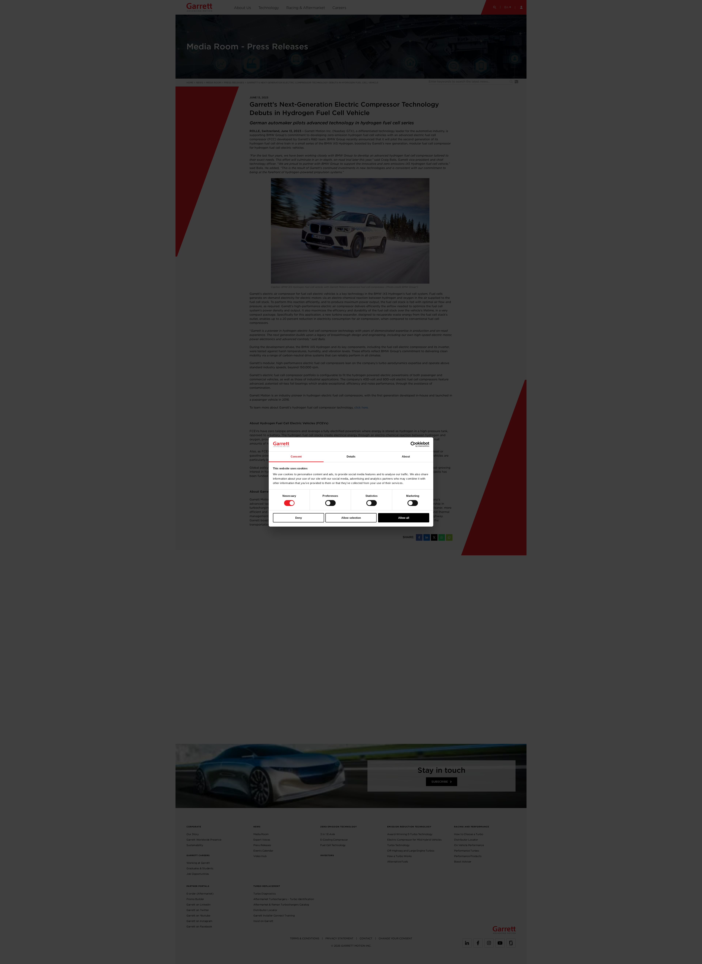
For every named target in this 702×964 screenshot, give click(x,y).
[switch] (330, 503)
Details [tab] (351, 456)
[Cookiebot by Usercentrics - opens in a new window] (413, 444)
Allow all (403, 517)
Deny (298, 517)
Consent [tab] (296, 456)
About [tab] (406, 456)
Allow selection (351, 517)
